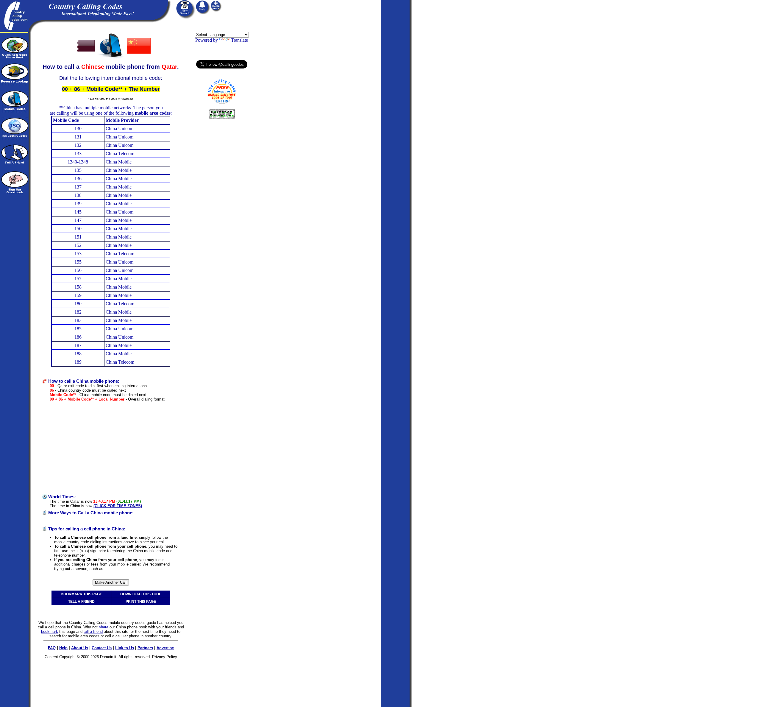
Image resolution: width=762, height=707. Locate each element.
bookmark (49, 631)
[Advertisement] (111, 448)
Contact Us (102, 648)
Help (63, 648)
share (103, 627)
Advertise (165, 648)
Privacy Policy (164, 657)
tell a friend (93, 631)
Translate (239, 40)
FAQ (52, 648)
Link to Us (124, 648)
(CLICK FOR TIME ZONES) (117, 506)
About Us (79, 648)
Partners (145, 648)
